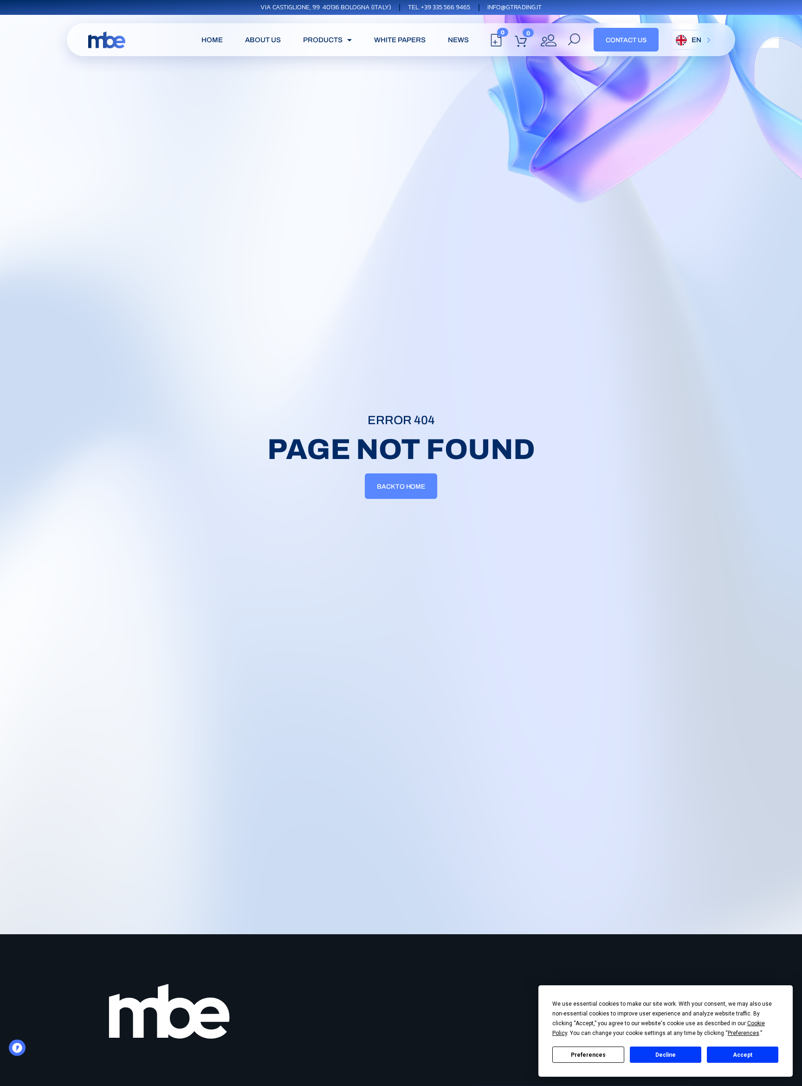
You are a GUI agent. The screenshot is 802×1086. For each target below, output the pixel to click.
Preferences (588, 1055)
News (458, 40)
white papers (400, 40)
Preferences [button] (743, 1033)
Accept (742, 1055)
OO (20, 1050)
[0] (496, 42)
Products (323, 40)
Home (212, 40)
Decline (665, 1055)
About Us (263, 40)
